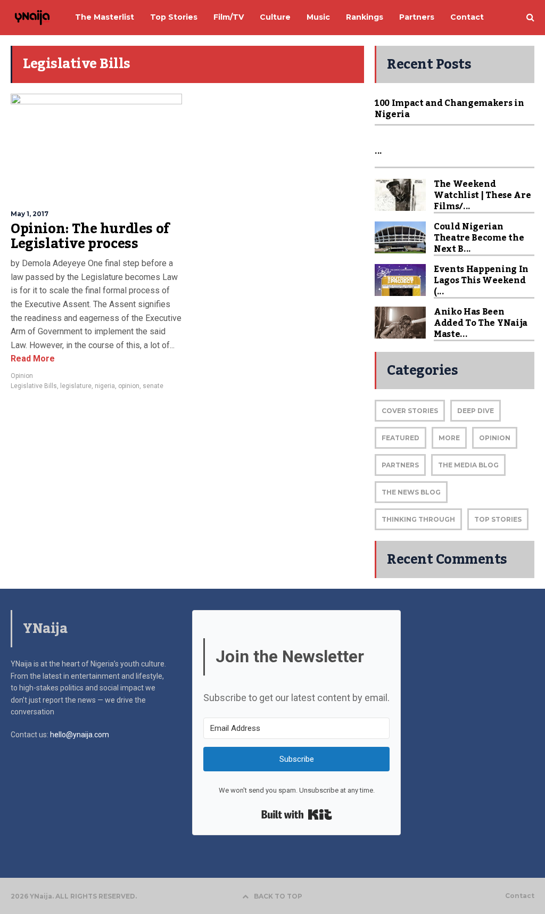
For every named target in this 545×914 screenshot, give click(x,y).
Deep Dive (475, 411)
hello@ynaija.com (79, 734)
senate (153, 386)
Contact (519, 896)
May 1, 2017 (29, 214)
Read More (33, 358)
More (449, 438)
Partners (400, 465)
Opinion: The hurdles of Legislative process (90, 236)
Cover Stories (410, 411)
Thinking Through (418, 519)
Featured (400, 438)
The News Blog (411, 492)
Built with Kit (296, 814)
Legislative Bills (34, 386)
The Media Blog (468, 465)
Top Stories (498, 519)
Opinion (22, 376)
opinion (128, 386)
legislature (76, 386)
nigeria (105, 386)
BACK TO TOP (278, 896)
